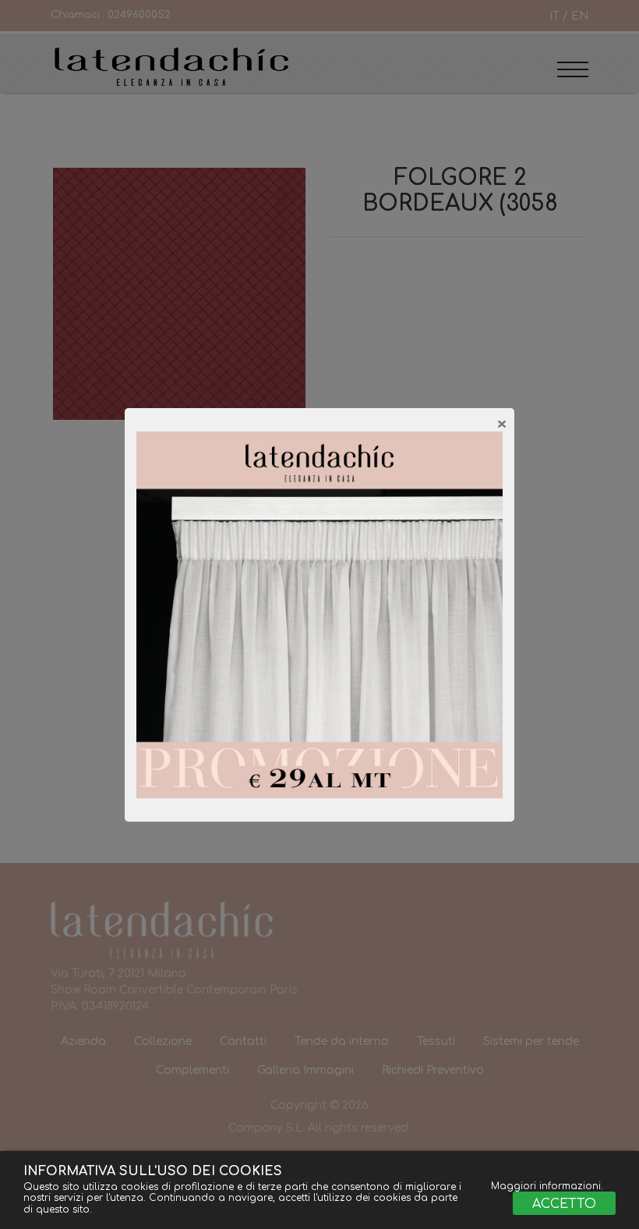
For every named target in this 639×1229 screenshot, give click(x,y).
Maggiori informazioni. (547, 1186)
